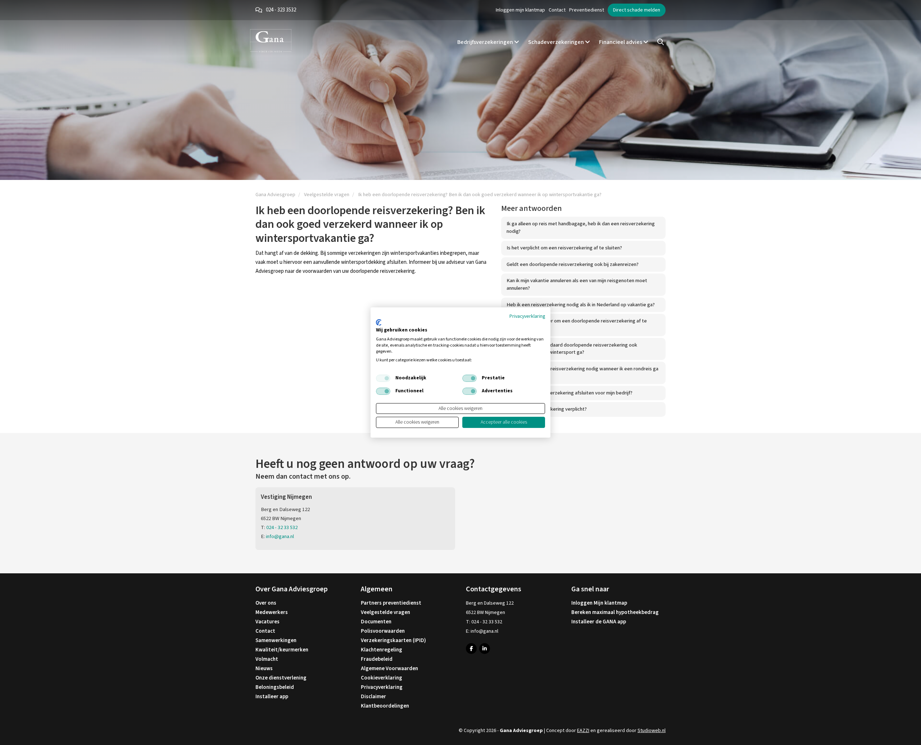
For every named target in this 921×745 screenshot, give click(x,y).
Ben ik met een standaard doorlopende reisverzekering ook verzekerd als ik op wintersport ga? (572, 348)
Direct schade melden (636, 10)
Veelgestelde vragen (385, 612)
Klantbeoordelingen (385, 706)
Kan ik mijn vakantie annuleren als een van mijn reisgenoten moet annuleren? (577, 284)
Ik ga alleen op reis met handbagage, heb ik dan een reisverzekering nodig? (581, 227)
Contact (557, 10)
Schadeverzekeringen (556, 42)
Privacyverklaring (382, 687)
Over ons (265, 603)
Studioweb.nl (652, 730)
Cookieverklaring (381, 678)
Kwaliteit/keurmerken (281, 650)
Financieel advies (621, 42)
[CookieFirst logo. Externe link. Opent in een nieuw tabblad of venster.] (378, 322)
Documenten (376, 622)
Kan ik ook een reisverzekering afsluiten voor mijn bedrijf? (569, 393)
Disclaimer (373, 696)
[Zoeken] (660, 42)
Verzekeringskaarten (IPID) (393, 640)
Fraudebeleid (377, 659)
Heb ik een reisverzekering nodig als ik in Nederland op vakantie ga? (581, 304)
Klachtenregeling (381, 650)
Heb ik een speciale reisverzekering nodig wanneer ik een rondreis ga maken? (582, 372)
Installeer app (271, 696)
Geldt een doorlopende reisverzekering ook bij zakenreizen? (573, 264)
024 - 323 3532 (281, 10)
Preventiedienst (586, 10)
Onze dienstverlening (281, 678)
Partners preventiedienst (391, 603)
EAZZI (583, 730)
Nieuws (264, 668)
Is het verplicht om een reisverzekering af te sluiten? (564, 248)
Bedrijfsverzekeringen (485, 42)
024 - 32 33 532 (282, 527)
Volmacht (266, 659)
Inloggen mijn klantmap (520, 10)
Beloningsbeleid (274, 687)
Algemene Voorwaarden (389, 668)
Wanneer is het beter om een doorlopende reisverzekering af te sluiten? (577, 324)
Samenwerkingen (275, 640)
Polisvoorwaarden (383, 631)
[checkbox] (383, 378)
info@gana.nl (280, 536)
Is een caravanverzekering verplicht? (547, 409)
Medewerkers (271, 612)
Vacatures (267, 622)
